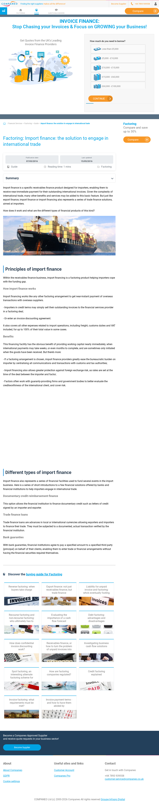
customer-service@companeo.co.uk (124, 779)
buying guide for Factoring (44, 574)
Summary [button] (12, 178)
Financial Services (15, 123)
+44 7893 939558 (114, 775)
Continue (99, 98)
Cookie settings (11, 781)
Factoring (28, 123)
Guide (36, 123)
